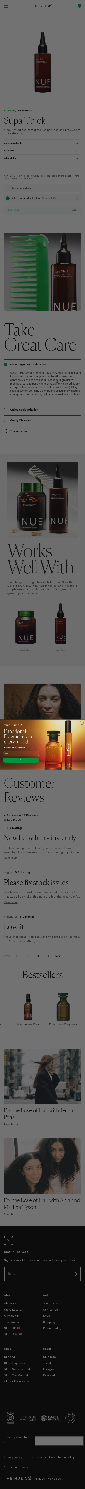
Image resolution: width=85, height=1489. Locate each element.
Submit (21, 760)
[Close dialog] (81, 722)
